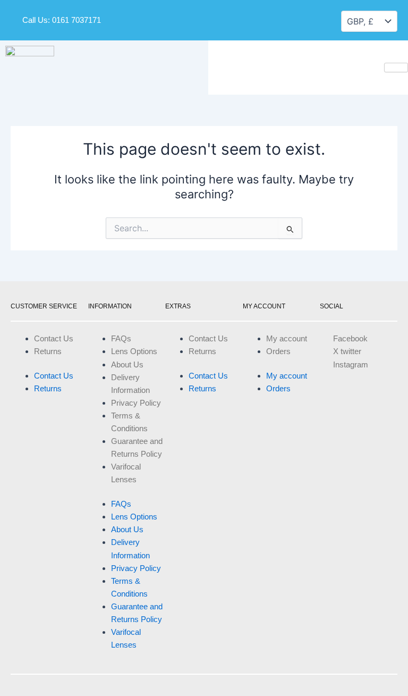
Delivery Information (130, 384)
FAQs (121, 338)
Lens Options (134, 351)
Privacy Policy (136, 403)
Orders (278, 351)
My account (286, 338)
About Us (127, 364)
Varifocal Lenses (126, 473)
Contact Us (53, 338)
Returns (48, 351)
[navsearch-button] (282, 18)
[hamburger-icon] (396, 67)
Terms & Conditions (129, 422)
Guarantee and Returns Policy (137, 447)
